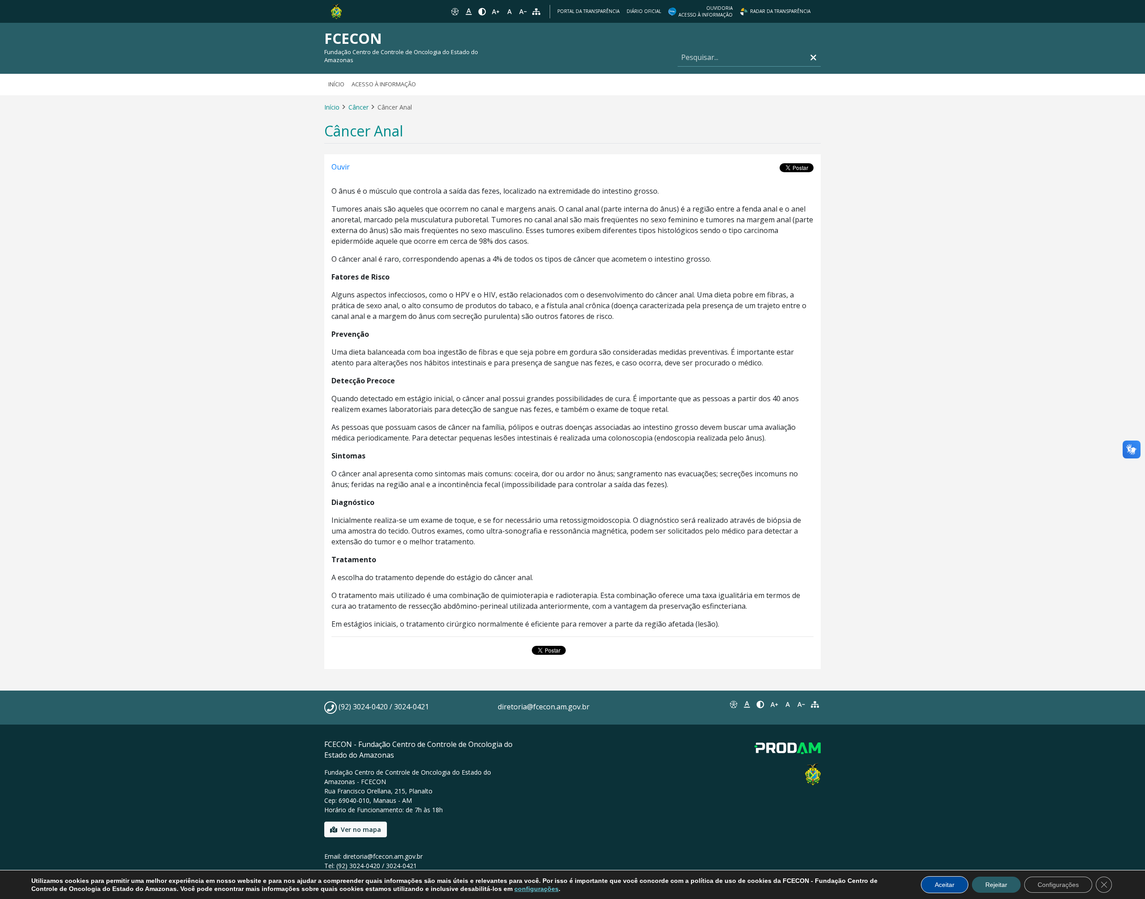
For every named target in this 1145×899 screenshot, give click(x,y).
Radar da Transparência (780, 11)
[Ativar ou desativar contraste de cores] (482, 11)
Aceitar (944, 884)
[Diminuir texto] (523, 11)
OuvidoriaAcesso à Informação (706, 11)
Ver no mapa (361, 829)
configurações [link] (536, 888)
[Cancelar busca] (813, 57)
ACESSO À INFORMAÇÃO (384, 84)
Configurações (1058, 884)
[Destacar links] (468, 11)
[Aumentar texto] (495, 11)
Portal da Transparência (588, 11)
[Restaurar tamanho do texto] (509, 11)
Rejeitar (996, 884)
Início (336, 84)
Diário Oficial (644, 11)
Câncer (358, 107)
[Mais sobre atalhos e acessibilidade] (733, 704)
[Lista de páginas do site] (815, 704)
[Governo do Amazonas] (336, 11)
